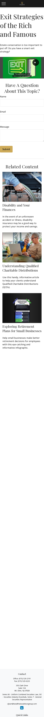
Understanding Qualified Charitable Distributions (20, 268)
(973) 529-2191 (25, 678)
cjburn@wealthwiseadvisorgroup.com (22, 704)
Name (3, 96)
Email (3, 111)
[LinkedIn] (21, 707)
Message (4, 126)
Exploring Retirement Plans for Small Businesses (22, 328)
